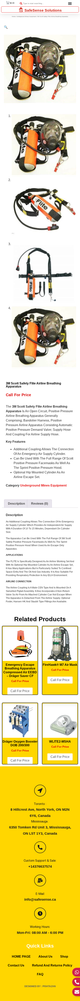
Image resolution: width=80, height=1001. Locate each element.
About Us (45, 956)
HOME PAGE (21, 956)
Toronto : (40, 804)
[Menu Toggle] (70, 3)
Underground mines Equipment (26, 16)
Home (14, 16)
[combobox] (37, 3)
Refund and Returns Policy (52, 965)
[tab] (16, 503)
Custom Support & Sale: (40, 860)
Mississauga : (40, 821)
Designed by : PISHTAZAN (40, 986)
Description (16, 503)
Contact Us (16, 965)
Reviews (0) (39, 503)
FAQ (40, 974)
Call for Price (20, 691)
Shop (64, 956)
